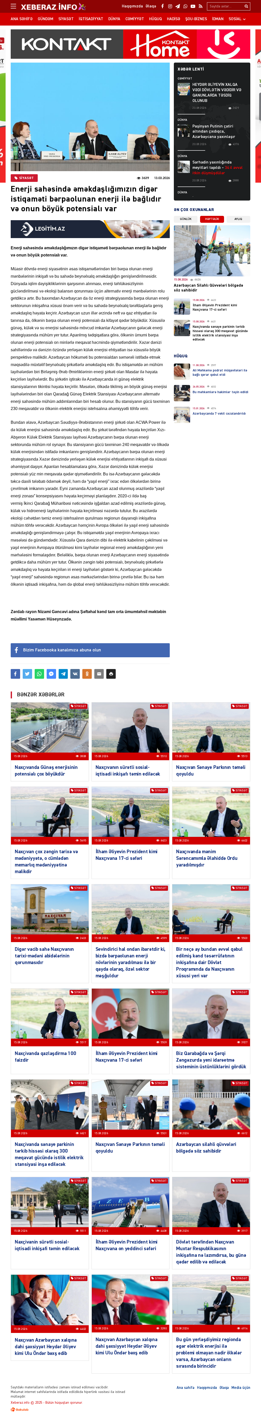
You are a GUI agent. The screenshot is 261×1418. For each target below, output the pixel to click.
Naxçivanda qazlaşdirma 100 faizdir (45, 1057)
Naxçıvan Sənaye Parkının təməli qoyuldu (210, 771)
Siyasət (66, 19)
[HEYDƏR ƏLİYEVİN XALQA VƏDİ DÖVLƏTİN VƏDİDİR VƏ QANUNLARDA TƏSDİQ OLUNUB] (184, 89)
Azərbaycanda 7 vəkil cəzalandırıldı (219, 413)
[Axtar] (246, 6)
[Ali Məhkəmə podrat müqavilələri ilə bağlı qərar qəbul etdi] (182, 372)
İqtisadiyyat (91, 19)
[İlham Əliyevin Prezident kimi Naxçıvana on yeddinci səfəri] (130, 1206)
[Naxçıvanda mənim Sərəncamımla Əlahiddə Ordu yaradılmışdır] (211, 816)
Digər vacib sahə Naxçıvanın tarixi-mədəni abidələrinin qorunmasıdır (44, 956)
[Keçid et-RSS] (200, 6)
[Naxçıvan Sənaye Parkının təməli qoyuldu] (211, 731)
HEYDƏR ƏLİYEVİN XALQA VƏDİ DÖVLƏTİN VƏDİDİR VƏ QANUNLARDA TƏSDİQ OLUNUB (216, 93)
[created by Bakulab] (130, 1410)
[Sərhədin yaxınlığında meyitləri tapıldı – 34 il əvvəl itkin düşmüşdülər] (184, 167)
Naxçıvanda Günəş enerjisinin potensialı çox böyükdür (46, 771)
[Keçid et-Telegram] (177, 6)
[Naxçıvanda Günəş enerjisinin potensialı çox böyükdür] (50, 731)
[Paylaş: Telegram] (63, 674)
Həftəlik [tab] (212, 219)
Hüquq (155, 19)
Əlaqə (224, 1388)
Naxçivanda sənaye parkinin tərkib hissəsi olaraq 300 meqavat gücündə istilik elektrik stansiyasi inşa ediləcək (49, 1154)
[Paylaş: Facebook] (15, 674)
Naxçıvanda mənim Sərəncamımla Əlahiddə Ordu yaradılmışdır (206, 858)
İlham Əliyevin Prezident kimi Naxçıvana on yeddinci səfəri (127, 1245)
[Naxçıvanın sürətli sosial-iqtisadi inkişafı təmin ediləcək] (130, 731)
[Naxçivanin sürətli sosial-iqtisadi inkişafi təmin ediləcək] (50, 1206)
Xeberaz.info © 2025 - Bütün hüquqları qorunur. (47, 1402)
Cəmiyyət (134, 19)
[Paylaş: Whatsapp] (39, 674)
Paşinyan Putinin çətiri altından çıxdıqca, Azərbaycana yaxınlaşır (213, 131)
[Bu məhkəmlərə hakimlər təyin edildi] (182, 393)
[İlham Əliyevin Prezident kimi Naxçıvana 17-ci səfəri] (182, 306)
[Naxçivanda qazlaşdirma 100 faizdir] (50, 1017)
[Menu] (16, 6)
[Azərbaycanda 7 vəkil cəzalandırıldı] (182, 415)
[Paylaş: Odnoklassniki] (87, 674)
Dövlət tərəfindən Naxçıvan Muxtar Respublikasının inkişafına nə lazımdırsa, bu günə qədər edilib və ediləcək (211, 1251)
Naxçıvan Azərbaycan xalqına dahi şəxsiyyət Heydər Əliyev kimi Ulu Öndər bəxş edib (46, 1347)
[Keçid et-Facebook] (162, 6)
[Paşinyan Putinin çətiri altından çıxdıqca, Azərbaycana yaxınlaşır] (184, 130)
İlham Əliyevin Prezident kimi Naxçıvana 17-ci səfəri (127, 855)
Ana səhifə (22, 19)
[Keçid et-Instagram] (170, 6)
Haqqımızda (207, 1388)
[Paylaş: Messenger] (51, 674)
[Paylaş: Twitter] (27, 674)
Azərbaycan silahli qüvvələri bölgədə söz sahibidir (206, 1148)
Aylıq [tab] (238, 219)
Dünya (114, 19)
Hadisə (173, 19)
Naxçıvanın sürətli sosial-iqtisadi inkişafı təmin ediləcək (128, 771)
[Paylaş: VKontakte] (75, 674)
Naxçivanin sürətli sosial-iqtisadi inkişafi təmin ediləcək (47, 1245)
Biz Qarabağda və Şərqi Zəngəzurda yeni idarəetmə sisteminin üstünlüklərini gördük (211, 1060)
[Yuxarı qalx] (247, 1404)
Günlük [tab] (185, 219)
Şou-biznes (196, 19)
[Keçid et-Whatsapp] (185, 6)
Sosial (235, 19)
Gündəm (45, 19)
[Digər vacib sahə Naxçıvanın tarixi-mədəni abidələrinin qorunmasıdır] (50, 913)
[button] (111, 674)
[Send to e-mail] (99, 674)
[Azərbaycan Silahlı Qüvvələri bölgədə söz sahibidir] (212, 250)
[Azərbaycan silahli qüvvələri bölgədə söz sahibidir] (211, 1108)
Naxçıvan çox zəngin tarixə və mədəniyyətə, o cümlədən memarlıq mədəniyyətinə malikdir (46, 861)
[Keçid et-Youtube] (193, 6)
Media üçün (240, 1388)
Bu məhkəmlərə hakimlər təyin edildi (220, 392)
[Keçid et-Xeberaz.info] (49, 6)
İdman (218, 19)
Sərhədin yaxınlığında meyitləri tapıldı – (217, 167)
